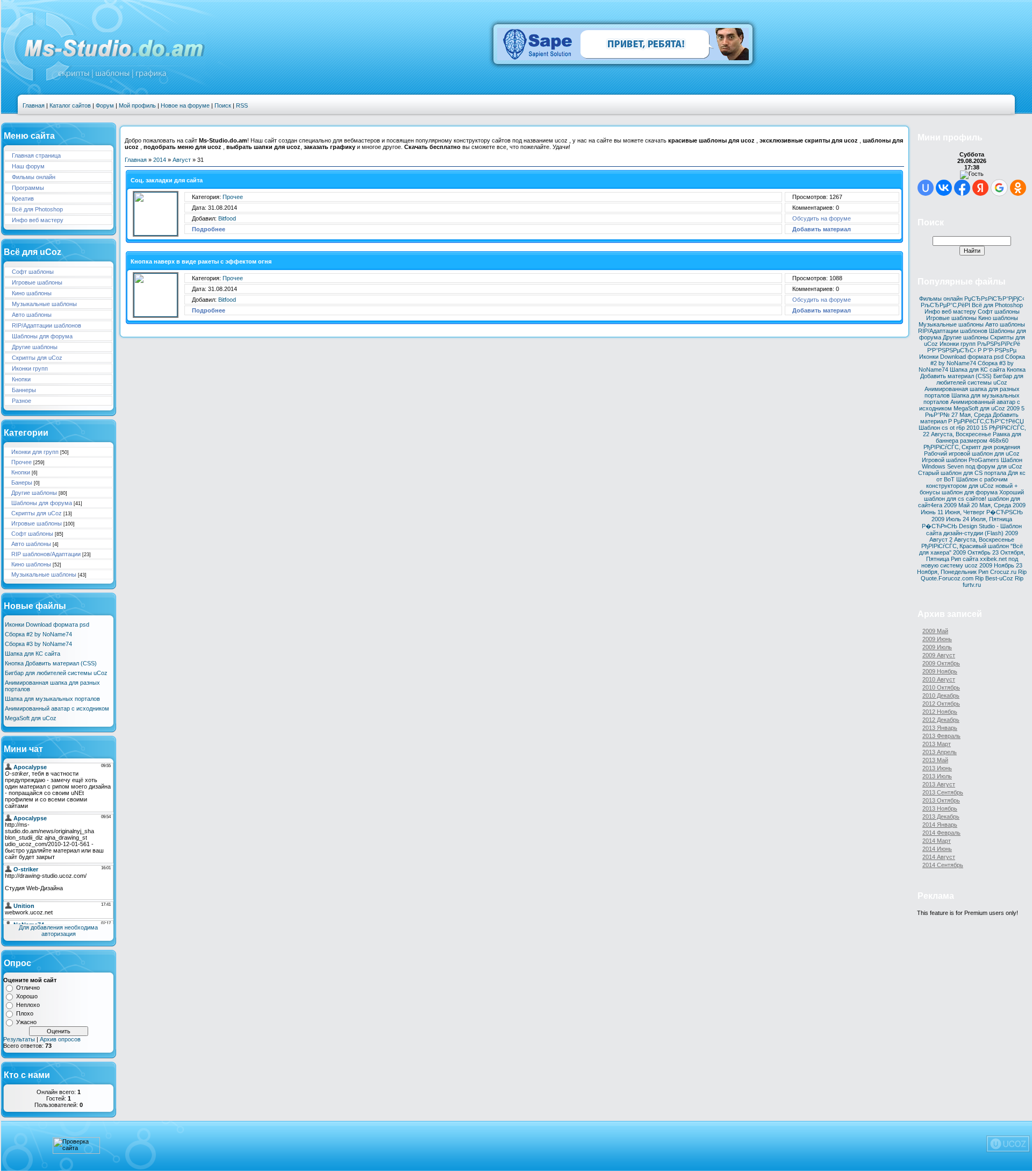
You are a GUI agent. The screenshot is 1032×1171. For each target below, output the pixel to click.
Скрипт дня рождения (991, 447)
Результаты (19, 1039)
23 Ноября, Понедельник (969, 568)
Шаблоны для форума (42, 336)
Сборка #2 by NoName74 (38, 634)
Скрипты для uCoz (37, 357)
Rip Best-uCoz (994, 578)
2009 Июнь (937, 639)
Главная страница (36, 155)
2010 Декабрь (940, 695)
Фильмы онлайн (33, 177)
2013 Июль (937, 776)
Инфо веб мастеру (37, 220)
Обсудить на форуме (821, 218)
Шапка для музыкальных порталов (52, 698)
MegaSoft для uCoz (30, 718)
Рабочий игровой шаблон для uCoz (972, 453)
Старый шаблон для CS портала (962, 473)
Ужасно (26, 1022)
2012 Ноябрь (939, 711)
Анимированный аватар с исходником (57, 708)
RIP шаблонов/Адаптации (46, 554)
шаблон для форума (970, 492)
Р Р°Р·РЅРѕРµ (997, 350)
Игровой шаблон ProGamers (960, 460)
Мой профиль (137, 105)
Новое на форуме (185, 105)
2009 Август (938, 655)
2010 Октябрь (941, 687)
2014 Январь (939, 824)
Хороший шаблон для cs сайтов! (974, 495)
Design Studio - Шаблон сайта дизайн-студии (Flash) (974, 529)
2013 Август (938, 784)
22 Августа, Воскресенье (957, 434)
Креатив (23, 198)
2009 (1013, 408)
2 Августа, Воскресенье (981, 539)
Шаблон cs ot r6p (942, 427)
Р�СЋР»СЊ (939, 526)
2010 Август (938, 679)
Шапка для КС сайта (32, 653)
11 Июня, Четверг (961, 512)
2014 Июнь (937, 849)
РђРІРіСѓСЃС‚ (1007, 427)
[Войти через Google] (999, 187)
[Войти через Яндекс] (980, 188)
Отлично (28, 987)
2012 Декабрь (940, 719)
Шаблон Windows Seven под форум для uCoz (972, 463)
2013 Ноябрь (939, 808)
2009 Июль (946, 519)
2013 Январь (939, 728)
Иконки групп (30, 368)
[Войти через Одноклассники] (1018, 188)
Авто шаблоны (32, 314)
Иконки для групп (35, 452)
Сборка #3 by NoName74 (38, 644)
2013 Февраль (941, 736)
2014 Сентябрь (942, 865)
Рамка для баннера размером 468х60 (978, 437)
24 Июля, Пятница (987, 519)
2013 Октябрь (941, 800)
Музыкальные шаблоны (44, 304)
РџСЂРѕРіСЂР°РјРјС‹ (994, 298)
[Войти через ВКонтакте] (944, 188)
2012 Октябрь (941, 703)
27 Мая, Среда (971, 414)
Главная (34, 105)
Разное (21, 401)
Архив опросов (60, 1039)
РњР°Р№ (937, 414)
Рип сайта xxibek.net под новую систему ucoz (969, 562)
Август (182, 160)
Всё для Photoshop (37, 209)
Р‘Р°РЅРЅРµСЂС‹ (951, 350)
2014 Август (938, 857)
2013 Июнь (937, 768)
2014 (159, 160)
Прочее (21, 462)
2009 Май (957, 505)
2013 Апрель (939, 752)
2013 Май (935, 760)
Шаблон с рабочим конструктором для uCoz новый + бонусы (968, 485)
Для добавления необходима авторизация (58, 930)
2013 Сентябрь (942, 792)
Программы (28, 187)
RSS (242, 105)
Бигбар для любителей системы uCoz (56, 673)
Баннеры (24, 390)
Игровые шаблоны (37, 282)
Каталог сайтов (70, 105)
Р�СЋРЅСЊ (1004, 512)
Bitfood (227, 218)
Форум (105, 105)
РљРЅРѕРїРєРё (998, 343)
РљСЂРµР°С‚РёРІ (945, 305)
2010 (972, 427)
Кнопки (21, 379)
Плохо (24, 1013)
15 (984, 427)
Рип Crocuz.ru (997, 572)
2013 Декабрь (940, 816)
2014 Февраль (941, 832)
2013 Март (936, 744)
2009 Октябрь (972, 552)
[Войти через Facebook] (962, 188)
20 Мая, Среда (991, 505)
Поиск (222, 105)
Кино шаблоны (32, 293)
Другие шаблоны (35, 347)
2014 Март (936, 841)
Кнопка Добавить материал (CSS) (51, 663)
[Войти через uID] (926, 188)
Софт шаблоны (33, 271)
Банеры (21, 482)
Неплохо (28, 1005)
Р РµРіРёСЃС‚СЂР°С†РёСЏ (986, 421)
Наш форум (28, 166)
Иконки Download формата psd (47, 624)
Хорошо (27, 996)
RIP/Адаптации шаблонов (46, 325)
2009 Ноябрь (996, 565)
